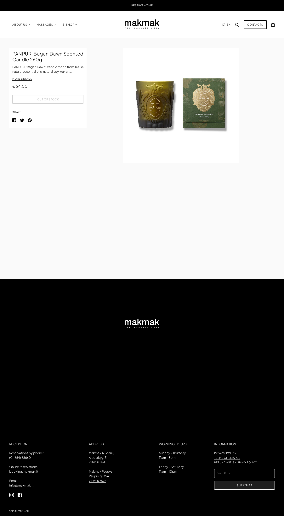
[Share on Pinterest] (29, 119)
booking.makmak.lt (23, 471)
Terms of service (227, 458)
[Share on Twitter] (22, 119)
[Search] (237, 24)
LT (223, 24)
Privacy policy (225, 453)
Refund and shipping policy (235, 462)
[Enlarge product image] (181, 105)
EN (228, 24)
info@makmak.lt (21, 485)
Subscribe (244, 485)
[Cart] (273, 24)
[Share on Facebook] (14, 119)
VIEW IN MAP (97, 462)
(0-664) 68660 (20, 457)
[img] (13, 494)
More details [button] (22, 78)
